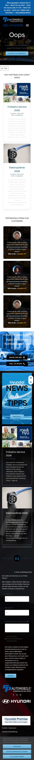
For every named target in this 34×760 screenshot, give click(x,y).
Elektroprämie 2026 (17, 513)
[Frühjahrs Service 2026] (17, 92)
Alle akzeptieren (17, 756)
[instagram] (20, 695)
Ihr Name (8, 594)
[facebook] (13, 695)
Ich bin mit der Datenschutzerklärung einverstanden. (14, 638)
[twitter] (17, 695)
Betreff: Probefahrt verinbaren (15, 622)
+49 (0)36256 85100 (23, 13)
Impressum (12, 728)
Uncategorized (19, 115)
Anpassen (17, 746)
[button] (30, 378)
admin (14, 113)
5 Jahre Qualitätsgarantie (23, 572)
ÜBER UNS (25, 10)
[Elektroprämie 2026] (17, 153)
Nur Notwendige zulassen (17, 751)
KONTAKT (9, 13)
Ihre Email (9, 608)
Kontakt (4, 728)
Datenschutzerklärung (9, 732)
